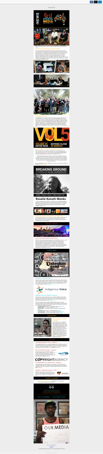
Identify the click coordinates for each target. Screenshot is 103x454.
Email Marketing (48, 452)
